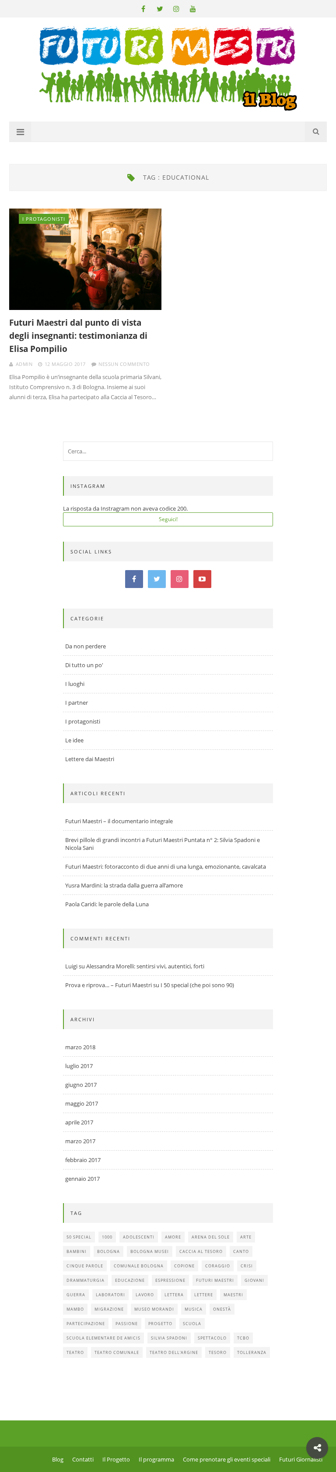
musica (194, 1309)
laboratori (110, 1295)
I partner (76, 702)
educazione (130, 1280)
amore (173, 1237)
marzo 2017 (80, 1141)
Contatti (83, 1459)
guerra (75, 1295)
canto (241, 1251)
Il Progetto (116, 1459)
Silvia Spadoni (169, 1338)
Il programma (156, 1459)
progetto (160, 1323)
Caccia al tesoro (201, 1251)
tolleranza (251, 1352)
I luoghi (74, 684)
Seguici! (168, 519)
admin (24, 364)
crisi (247, 1266)
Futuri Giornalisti (300, 1459)
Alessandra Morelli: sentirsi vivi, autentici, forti (145, 966)
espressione (170, 1280)
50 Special (78, 1237)
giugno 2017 (81, 1085)
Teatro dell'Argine (174, 1352)
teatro (75, 1352)
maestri (233, 1295)
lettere (203, 1295)
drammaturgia (85, 1280)
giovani (254, 1280)
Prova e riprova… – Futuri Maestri (108, 985)
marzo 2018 (80, 1047)
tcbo (243, 1338)
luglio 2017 (79, 1066)
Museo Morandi (154, 1309)
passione (127, 1323)
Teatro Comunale (116, 1352)
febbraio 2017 (83, 1160)
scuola (192, 1323)
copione (184, 1266)
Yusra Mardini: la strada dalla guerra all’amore (124, 885)
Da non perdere (85, 646)
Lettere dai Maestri (89, 759)
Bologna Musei (149, 1251)
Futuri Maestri (215, 1280)
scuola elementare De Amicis (103, 1338)
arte (246, 1237)
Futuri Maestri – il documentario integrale (119, 821)
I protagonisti (43, 219)
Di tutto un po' (84, 665)
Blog (57, 1459)
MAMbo (75, 1309)
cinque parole (84, 1266)
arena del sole (211, 1237)
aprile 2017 (79, 1122)
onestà (222, 1309)
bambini (76, 1251)
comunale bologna (139, 1266)
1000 (107, 1237)
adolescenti (138, 1237)
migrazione (109, 1309)
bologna (108, 1251)
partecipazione (85, 1323)
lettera (174, 1295)
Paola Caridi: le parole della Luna (107, 904)
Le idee (74, 740)
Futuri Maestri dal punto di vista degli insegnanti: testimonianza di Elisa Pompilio (78, 336)
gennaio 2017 (82, 1179)
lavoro (145, 1295)
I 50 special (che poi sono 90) (197, 985)
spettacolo (212, 1338)
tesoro (218, 1352)
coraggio (217, 1266)
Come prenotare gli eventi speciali (226, 1459)
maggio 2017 (81, 1103)
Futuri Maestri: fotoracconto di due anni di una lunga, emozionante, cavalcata (165, 866)
